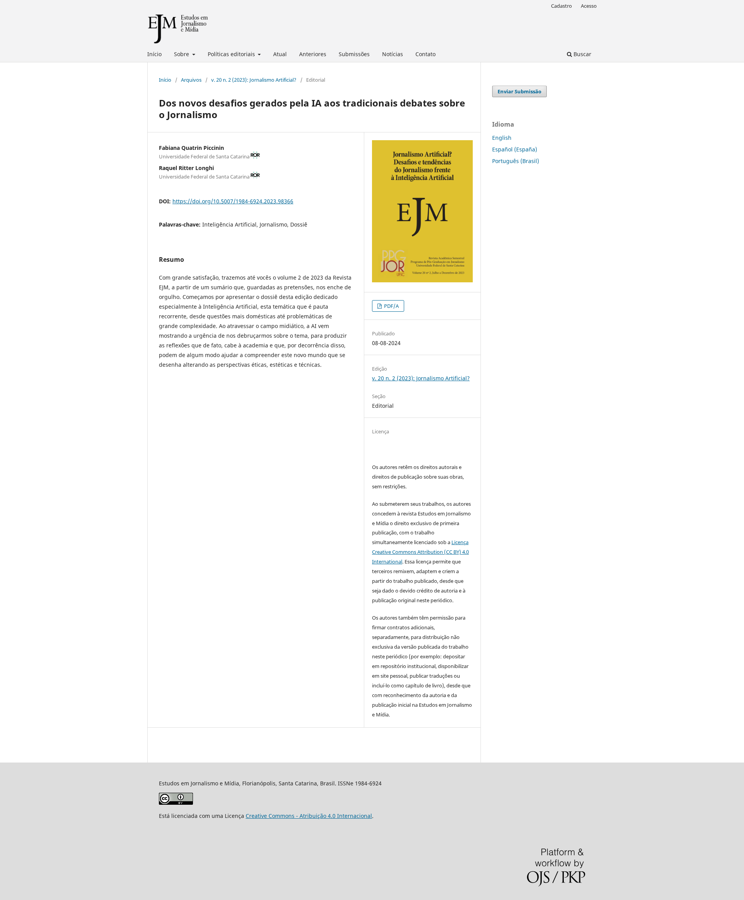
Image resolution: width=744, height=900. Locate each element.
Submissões (354, 54)
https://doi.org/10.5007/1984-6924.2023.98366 (232, 201)
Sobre (182, 54)
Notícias (392, 54)
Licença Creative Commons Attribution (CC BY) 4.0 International (420, 552)
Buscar (581, 54)
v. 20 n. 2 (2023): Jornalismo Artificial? (253, 79)
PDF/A (391, 305)
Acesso (589, 5)
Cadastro (561, 5)
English (502, 137)
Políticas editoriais (232, 54)
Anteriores (312, 54)
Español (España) (514, 149)
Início (154, 54)
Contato (425, 54)
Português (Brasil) (515, 161)
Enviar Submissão (519, 91)
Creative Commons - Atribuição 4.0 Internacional (309, 815)
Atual (280, 54)
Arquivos (191, 79)
